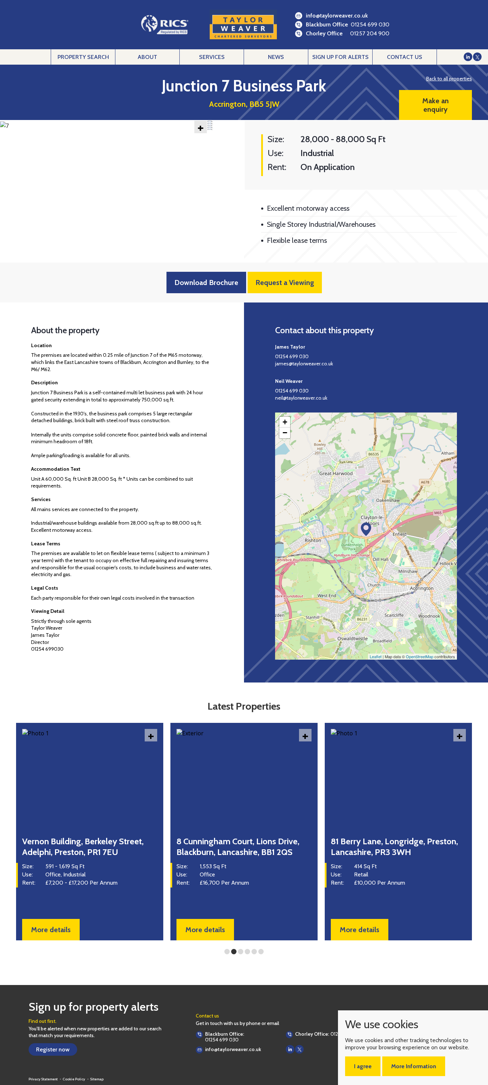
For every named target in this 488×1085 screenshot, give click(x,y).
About (147, 57)
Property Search (83, 57)
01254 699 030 (370, 24)
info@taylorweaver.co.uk (337, 15)
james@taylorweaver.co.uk (304, 363)
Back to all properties (449, 79)
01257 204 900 (369, 33)
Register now (53, 1049)
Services (212, 57)
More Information (413, 1066)
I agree (363, 1066)
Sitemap (97, 1079)
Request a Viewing (284, 282)
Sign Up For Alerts (340, 57)
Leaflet (376, 656)
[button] (10, 123)
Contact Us (404, 57)
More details (51, 929)
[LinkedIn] (468, 56)
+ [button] (285, 422)
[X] (477, 56)
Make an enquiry (435, 105)
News (276, 57)
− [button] (285, 432)
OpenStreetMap (419, 656)
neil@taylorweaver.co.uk (301, 398)
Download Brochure (206, 282)
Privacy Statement (43, 1079)
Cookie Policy (74, 1079)
